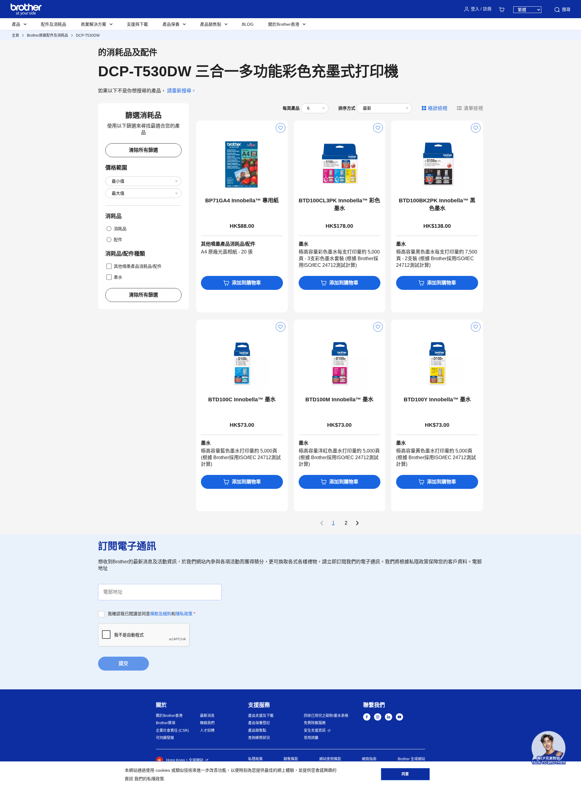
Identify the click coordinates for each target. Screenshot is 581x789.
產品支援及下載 (261, 716)
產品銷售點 (257, 730)
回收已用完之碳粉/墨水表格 (326, 716)
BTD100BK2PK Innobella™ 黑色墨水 (437, 204)
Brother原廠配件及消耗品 (47, 35)
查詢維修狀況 (259, 738)
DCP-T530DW (88, 35)
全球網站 (196, 760)
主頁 (15, 35)
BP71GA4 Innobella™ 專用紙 (242, 200)
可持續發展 (165, 738)
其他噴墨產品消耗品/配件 (138, 266)
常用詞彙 (311, 738)
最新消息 (207, 716)
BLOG (248, 24)
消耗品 (120, 228)
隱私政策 (184, 613)
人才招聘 (207, 730)
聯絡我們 (207, 723)
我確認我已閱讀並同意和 (151, 613)
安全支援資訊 (315, 730)
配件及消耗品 (53, 24)
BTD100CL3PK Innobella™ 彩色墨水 (339, 204)
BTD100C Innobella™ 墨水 (242, 399)
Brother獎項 (165, 723)
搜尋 (566, 9)
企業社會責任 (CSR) (172, 730)
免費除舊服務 (315, 723)
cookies (163, 770)
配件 (118, 239)
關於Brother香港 (169, 716)
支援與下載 (137, 24)
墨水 (118, 277)
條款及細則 (160, 613)
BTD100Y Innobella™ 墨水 (437, 399)
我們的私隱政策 (149, 778)
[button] (548, 748)
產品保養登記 (259, 723)
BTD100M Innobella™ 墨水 (339, 399)
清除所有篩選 (143, 150)
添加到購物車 (246, 282)
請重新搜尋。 (181, 90)
